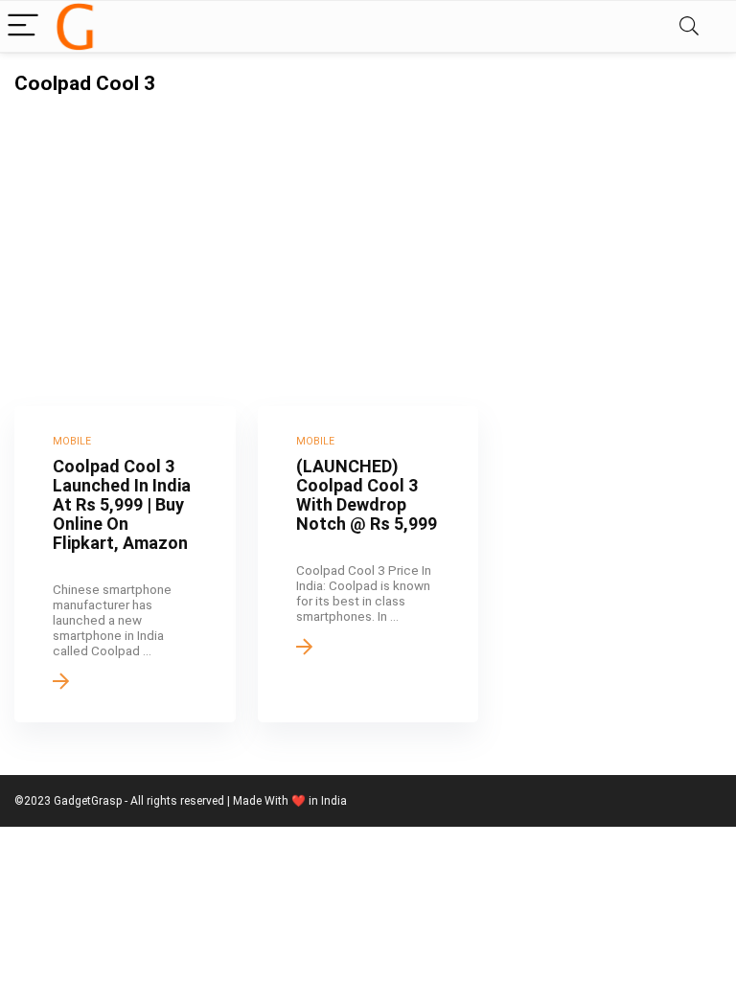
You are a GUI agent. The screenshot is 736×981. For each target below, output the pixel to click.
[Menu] (23, 26)
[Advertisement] (368, 238)
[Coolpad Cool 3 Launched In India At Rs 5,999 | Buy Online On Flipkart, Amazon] (125, 564)
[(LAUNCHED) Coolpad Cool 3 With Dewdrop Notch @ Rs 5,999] (368, 564)
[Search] (689, 26)
